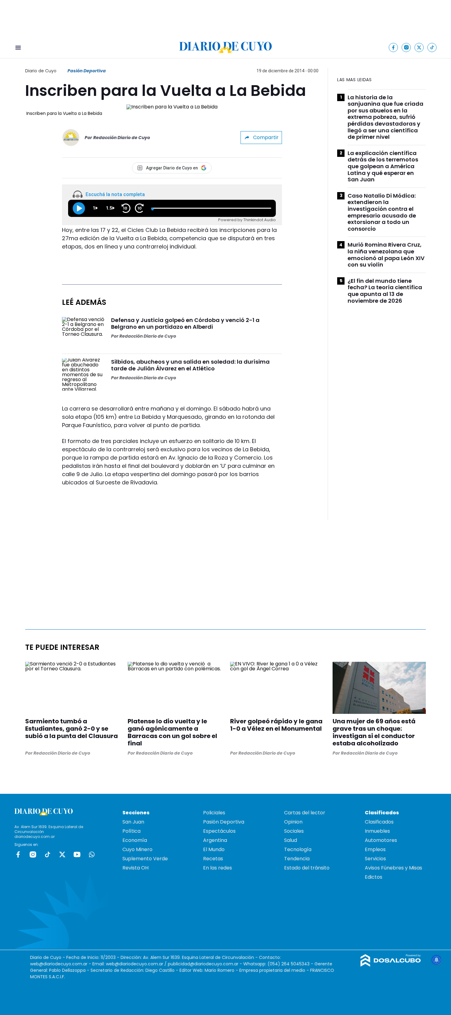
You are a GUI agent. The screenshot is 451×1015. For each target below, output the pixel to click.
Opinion (293, 821)
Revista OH (135, 867)
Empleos (375, 849)
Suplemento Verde (145, 858)
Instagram (33, 854)
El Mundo (214, 849)
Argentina (215, 840)
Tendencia (297, 858)
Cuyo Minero (137, 849)
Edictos (373, 877)
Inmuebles (377, 831)
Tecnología (297, 849)
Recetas (213, 858)
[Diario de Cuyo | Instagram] (406, 47)
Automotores (381, 840)
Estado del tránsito (307, 867)
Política (131, 831)
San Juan (133, 821)
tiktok (47, 854)
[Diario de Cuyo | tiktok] (432, 47)
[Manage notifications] (436, 960)
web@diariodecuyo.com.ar (58, 964)
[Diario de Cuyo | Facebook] (393, 47)
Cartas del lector (304, 812)
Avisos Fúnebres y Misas (393, 867)
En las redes (217, 867)
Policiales (214, 812)
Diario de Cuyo (40, 71)
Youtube (77, 854)
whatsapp (91, 854)
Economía (134, 840)
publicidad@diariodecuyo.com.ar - (205, 964)
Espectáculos (219, 831)
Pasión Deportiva (86, 71)
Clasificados (379, 821)
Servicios (375, 858)
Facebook (18, 854)
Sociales (294, 831)
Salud (290, 840)
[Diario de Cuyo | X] (419, 47)
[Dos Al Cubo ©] (390, 964)
